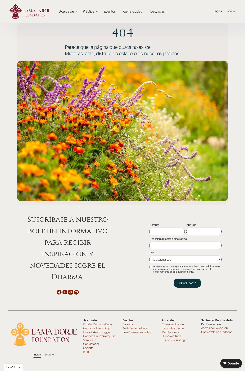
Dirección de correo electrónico (168, 238)
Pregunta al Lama (173, 328)
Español (10, 367)
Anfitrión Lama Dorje (135, 328)
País (151, 252)
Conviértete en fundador (216, 332)
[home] (30, 11)
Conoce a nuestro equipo (99, 336)
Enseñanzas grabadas (136, 332)
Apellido (191, 224)
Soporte (88, 348)
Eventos (110, 11)
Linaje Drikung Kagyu (96, 332)
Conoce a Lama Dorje (96, 328)
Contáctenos (91, 343)
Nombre (154, 224)
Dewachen (158, 11)
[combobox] (13, 367)
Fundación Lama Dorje (97, 324)
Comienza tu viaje (173, 324)
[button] (68, 11)
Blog (86, 351)
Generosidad (133, 11)
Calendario (129, 324)
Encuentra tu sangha (175, 340)
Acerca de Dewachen (214, 328)
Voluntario (89, 340)
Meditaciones (170, 332)
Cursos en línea (171, 336)
